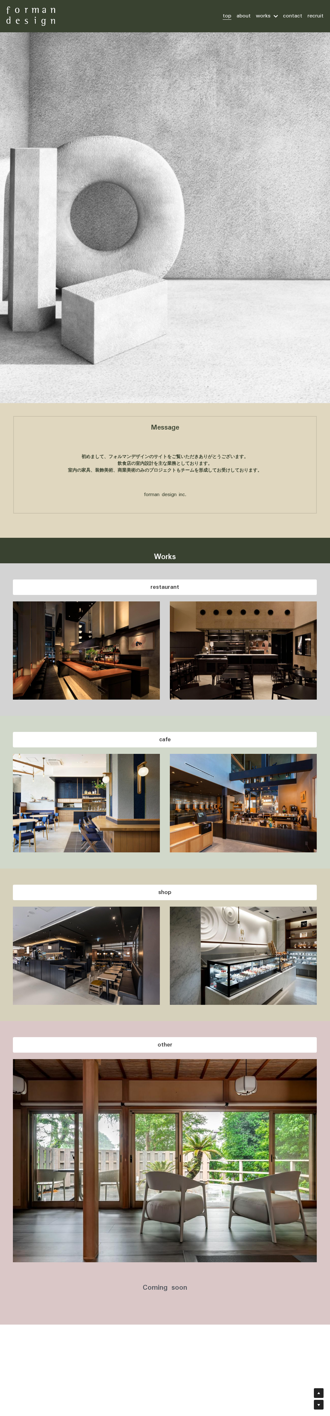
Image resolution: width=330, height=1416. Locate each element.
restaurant (164, 587)
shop (164, 892)
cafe (165, 739)
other (165, 1045)
